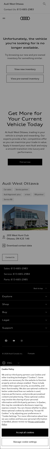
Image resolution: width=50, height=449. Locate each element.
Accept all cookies (25, 432)
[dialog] (25, 407)
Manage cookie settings (25, 442)
